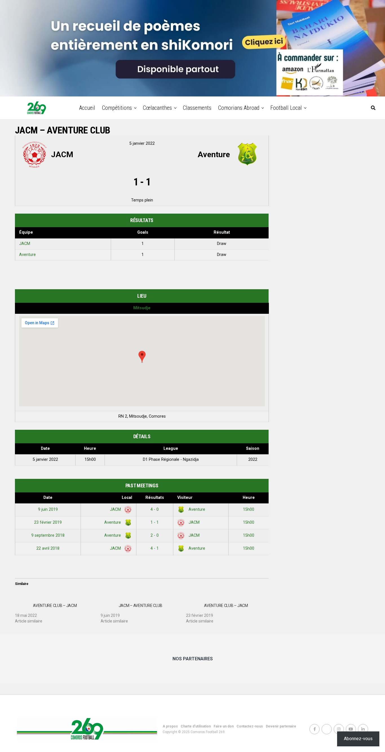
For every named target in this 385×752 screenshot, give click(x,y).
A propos (170, 726)
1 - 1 (155, 522)
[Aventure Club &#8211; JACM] (58, 611)
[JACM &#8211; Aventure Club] (143, 611)
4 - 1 (155, 548)
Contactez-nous (249, 726)
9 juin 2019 (48, 509)
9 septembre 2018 (48, 535)
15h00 (248, 509)
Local (127, 497)
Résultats (154, 497)
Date (47, 497)
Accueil (87, 107)
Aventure (27, 254)
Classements (197, 107)
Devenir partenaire (281, 726)
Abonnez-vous (358, 738)
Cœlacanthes (157, 107)
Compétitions (117, 107)
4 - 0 (155, 509)
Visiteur (185, 497)
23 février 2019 (48, 522)
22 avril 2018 (47, 548)
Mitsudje (142, 308)
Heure (249, 497)
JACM (24, 243)
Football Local (286, 107)
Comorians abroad (238, 107)
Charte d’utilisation (196, 726)
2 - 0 (155, 535)
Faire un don (224, 726)
